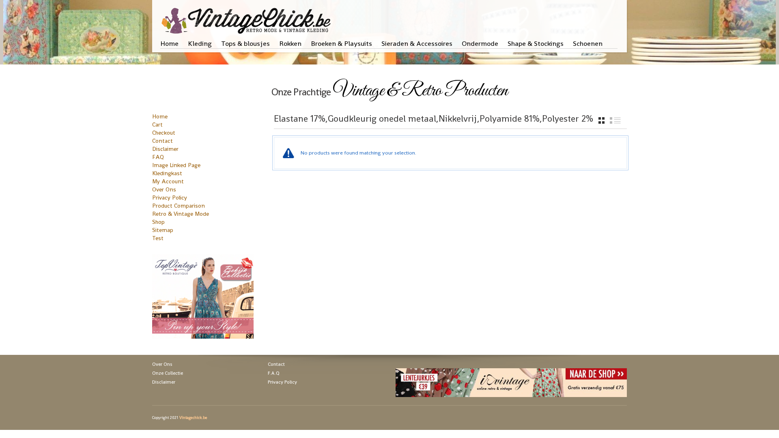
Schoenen (588, 43)
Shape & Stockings (536, 43)
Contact (162, 140)
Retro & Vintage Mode (180, 213)
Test (158, 238)
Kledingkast (167, 173)
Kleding (200, 43)
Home (169, 43)
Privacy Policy (169, 197)
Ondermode (480, 43)
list (615, 120)
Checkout (163, 132)
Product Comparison (178, 205)
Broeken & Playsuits (341, 43)
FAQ (158, 157)
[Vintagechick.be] (247, 17)
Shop (158, 221)
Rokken (290, 43)
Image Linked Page (176, 165)
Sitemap (162, 230)
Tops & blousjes (245, 43)
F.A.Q (274, 373)
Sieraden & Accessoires (416, 43)
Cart (157, 124)
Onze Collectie (167, 373)
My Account (168, 181)
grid (601, 120)
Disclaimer (165, 148)
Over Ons (164, 189)
